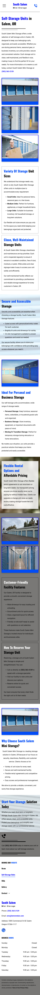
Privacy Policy (24, 988)
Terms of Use (16, 988)
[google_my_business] (3, 930)
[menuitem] (20, 869)
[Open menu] (4, 5)
